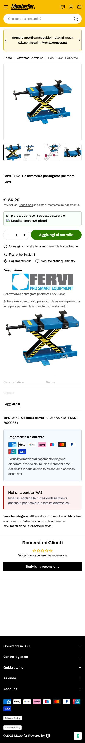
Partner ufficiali (31, 521)
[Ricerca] (75, 18)
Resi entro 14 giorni (22, 254)
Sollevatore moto (40, 526)
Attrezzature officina (30, 58)
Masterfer (20, 735)
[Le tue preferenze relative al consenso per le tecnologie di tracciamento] (78, 736)
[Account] (70, 6)
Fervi (7, 182)
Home (7, 58)
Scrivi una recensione (42, 566)
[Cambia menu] (5, 6)
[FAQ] (62, 6)
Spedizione (26, 204)
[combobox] (42, 19)
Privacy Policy (12, 718)
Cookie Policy (12, 727)
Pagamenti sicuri (20, 261)
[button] (6, 40)
